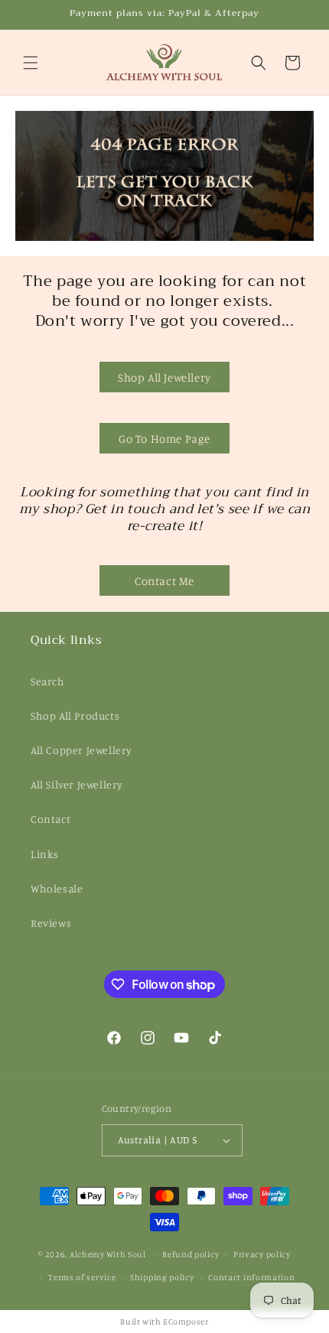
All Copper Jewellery (81, 749)
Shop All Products (75, 715)
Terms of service (82, 1277)
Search (48, 681)
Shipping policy (162, 1277)
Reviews (51, 922)
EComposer (185, 1321)
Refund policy (190, 1254)
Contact (50, 818)
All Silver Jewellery (77, 784)
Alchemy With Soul (108, 1253)
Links (45, 853)
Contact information (251, 1277)
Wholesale (57, 888)
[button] (30, 63)
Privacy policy (262, 1254)
